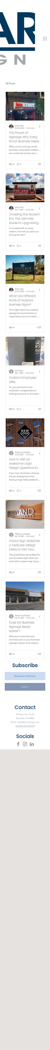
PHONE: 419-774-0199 (25, 726)
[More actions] (40, 126)
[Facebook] (18, 744)
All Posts (10, 83)
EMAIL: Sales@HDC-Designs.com (25, 722)
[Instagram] (25, 744)
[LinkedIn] (32, 744)
